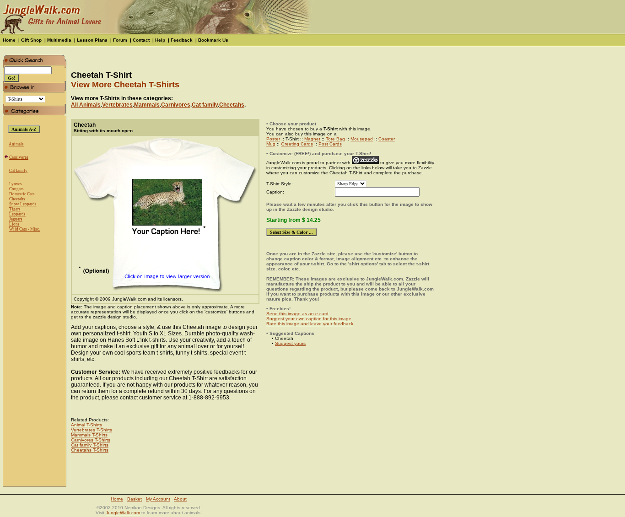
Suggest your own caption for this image (308, 318)
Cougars (16, 189)
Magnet (312, 138)
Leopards (17, 214)
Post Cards (330, 143)
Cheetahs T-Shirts (89, 449)
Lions (14, 224)
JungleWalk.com (123, 512)
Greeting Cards (297, 143)
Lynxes (15, 184)
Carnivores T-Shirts (90, 439)
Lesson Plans (92, 40)
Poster (273, 138)
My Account (158, 498)
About (180, 498)
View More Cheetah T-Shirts (125, 84)
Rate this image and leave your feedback (309, 323)
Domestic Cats (22, 194)
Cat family (18, 170)
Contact (141, 40)
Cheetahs (17, 199)
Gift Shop (31, 40)
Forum (120, 40)
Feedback (182, 40)
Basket (134, 498)
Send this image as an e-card (297, 313)
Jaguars (15, 219)
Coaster (386, 138)
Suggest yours (290, 343)
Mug (270, 143)
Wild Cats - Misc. (24, 229)
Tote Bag (335, 138)
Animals (16, 144)
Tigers (15, 209)
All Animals (86, 105)
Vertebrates (117, 105)
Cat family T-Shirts (89, 444)
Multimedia (59, 40)
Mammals (147, 105)
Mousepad (361, 138)
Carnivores (18, 157)
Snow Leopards (23, 204)
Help (160, 40)
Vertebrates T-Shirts (91, 429)
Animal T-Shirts (86, 424)
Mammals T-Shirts (89, 434)
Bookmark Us (213, 40)
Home (9, 40)
